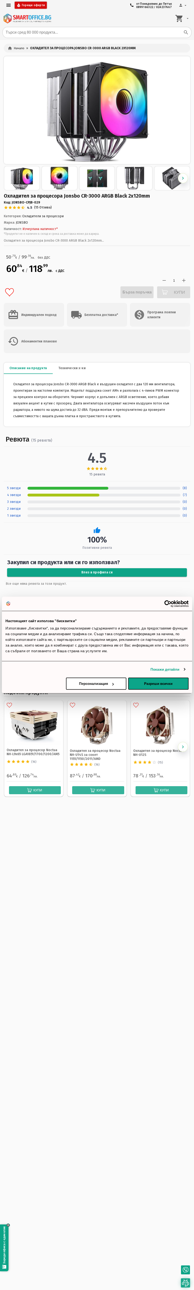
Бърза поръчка (137, 292)
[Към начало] (27, 18)
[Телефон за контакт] (185, 1270)
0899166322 (145, 7)
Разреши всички (158, 684)
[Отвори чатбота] (185, 1283)
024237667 (164, 7)
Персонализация (93, 684)
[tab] (28, 368)
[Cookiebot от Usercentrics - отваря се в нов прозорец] (168, 603)
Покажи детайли (164, 669)
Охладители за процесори (43, 216)
